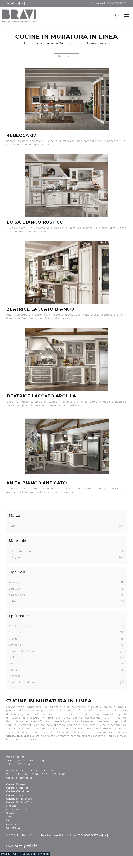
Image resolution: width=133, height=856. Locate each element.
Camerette (13, 827)
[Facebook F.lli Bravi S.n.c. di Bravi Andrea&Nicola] (20, 3)
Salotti (10, 813)
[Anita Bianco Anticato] (67, 446)
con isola (66, 588)
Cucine (38, 43)
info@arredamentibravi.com (34, 770)
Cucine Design (16, 784)
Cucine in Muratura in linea (92, 43)
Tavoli (10, 816)
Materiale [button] (17, 541)
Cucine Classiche (17, 791)
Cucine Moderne (17, 787)
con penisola (66, 594)
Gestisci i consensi (37, 853)
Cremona (66, 644)
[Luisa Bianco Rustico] (66, 185)
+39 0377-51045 (117, 3)
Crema (66, 638)
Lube (66, 525)
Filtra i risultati (66, 56)
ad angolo (66, 582)
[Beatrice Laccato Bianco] (67, 272)
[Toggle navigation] (126, 16)
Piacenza (66, 676)
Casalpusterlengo (66, 626)
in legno (66, 557)
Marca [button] (14, 515)
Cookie (17, 853)
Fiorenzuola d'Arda (66, 651)
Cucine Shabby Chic (19, 802)
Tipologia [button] (17, 572)
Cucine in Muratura (58, 43)
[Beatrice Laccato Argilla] (66, 359)
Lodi (66, 657)
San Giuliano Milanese (66, 682)
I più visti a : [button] (19, 616)
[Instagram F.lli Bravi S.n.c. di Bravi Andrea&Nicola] (23, 3)
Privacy (5, 853)
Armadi (11, 824)
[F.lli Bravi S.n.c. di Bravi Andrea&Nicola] (19, 16)
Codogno (66, 632)
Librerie (11, 806)
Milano (66, 663)
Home (27, 43)
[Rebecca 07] (67, 99)
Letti (9, 820)
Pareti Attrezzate (17, 809)
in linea (66, 601)
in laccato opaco (66, 551)
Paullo (66, 669)
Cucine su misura (17, 795)
